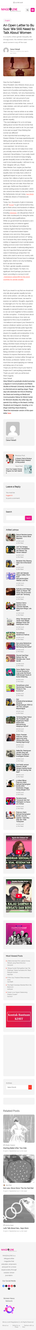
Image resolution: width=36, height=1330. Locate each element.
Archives (9, 1083)
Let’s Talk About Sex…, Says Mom (16, 1228)
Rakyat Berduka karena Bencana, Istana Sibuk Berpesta (24, 536)
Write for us (16, 1325)
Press (16, 1327)
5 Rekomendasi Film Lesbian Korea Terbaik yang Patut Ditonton (18, 962)
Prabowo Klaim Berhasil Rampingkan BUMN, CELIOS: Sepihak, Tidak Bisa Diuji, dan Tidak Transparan (23, 816)
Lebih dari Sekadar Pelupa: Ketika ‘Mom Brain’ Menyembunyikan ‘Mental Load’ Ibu (23, 576)
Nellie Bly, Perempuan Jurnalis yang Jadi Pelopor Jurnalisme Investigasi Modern (23, 753)
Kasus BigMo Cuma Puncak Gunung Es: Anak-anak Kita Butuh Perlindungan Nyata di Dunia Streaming (23, 673)
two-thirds (30, 194)
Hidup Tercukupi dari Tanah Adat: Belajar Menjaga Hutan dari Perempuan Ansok (23, 621)
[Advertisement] (18, 1056)
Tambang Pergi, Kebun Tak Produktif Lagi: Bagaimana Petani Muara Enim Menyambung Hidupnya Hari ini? (24, 721)
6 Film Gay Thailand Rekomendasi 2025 (18, 979)
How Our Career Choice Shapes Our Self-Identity (14, 471)
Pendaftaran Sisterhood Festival (22, 634)
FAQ (23, 1327)
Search (9, 512)
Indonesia (13, 213)
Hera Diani (9, 1185)
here (9, 413)
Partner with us (29, 1325)
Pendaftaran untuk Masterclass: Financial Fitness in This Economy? (23, 688)
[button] (33, 10)
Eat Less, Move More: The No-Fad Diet (18, 1188)
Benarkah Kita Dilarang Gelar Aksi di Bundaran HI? (24, 562)
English (7, 20)
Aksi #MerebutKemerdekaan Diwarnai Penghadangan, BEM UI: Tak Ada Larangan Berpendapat (24, 703)
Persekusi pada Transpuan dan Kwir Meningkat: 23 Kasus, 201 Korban (23, 801)
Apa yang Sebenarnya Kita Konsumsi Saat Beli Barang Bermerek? (24, 645)
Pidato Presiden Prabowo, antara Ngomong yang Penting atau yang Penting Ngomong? (23, 738)
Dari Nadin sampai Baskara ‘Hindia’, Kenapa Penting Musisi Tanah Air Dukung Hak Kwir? (23, 768)
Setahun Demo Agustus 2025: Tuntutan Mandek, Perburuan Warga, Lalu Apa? (23, 606)
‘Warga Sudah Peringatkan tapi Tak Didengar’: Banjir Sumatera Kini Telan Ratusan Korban (19, 970)
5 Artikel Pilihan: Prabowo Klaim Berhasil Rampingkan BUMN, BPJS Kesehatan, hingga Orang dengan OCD (23, 785)
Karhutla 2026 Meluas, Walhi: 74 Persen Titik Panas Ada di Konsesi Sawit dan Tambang (23, 591)
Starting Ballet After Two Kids (15, 1148)
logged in (9, 495)
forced (11, 205)
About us (5, 1325)
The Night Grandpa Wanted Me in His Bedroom (19, 986)
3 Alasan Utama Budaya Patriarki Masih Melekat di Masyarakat (23, 460)
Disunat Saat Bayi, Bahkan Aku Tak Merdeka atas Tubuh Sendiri (23, 658)
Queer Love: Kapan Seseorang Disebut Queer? (17, 993)
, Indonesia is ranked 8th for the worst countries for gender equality (16, 278)
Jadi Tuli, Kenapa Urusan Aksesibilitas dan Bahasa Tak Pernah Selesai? (23, 549)
